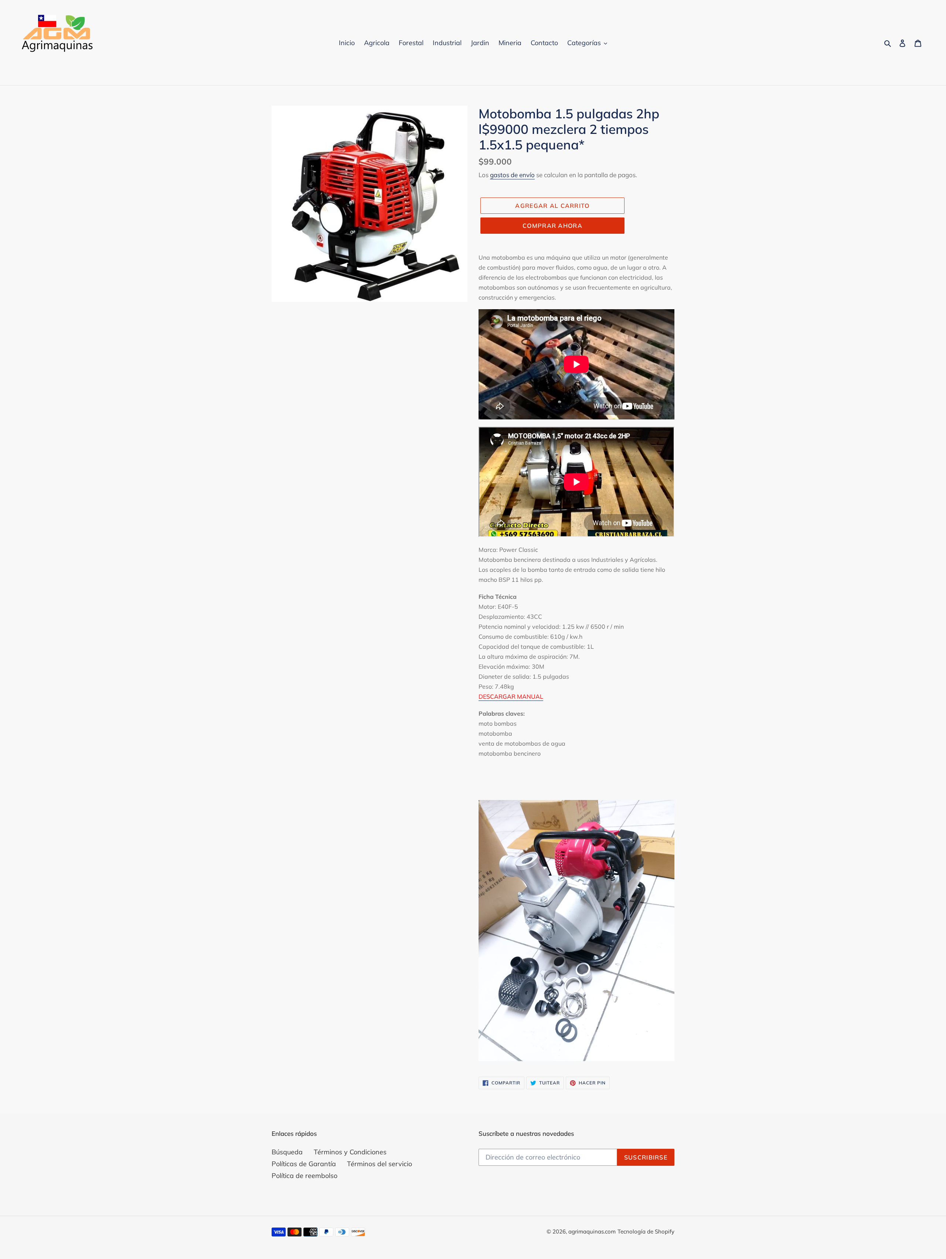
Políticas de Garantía (304, 1164)
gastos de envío (512, 175)
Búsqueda (287, 1152)
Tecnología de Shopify (645, 1231)
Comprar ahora (552, 225)
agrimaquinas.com (592, 1231)
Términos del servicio (379, 1164)
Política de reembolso (304, 1175)
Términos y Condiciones (350, 1152)
